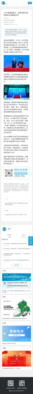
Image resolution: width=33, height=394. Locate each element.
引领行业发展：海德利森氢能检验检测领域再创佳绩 (15, 243)
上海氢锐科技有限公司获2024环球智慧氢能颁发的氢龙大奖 (16, 260)
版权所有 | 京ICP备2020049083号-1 (16, 390)
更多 (30, 270)
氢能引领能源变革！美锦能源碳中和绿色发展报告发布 (14, 318)
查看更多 (16, 265)
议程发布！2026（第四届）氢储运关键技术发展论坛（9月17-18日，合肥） (16, 291)
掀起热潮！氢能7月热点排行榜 (9, 343)
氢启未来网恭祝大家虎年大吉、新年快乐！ (11, 368)
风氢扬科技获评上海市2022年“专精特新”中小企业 (16, 214)
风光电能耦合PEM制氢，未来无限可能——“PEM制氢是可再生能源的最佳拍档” (16, 254)
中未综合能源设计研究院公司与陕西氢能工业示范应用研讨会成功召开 (16, 204)
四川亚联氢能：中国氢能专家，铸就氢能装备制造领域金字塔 (17, 248)
